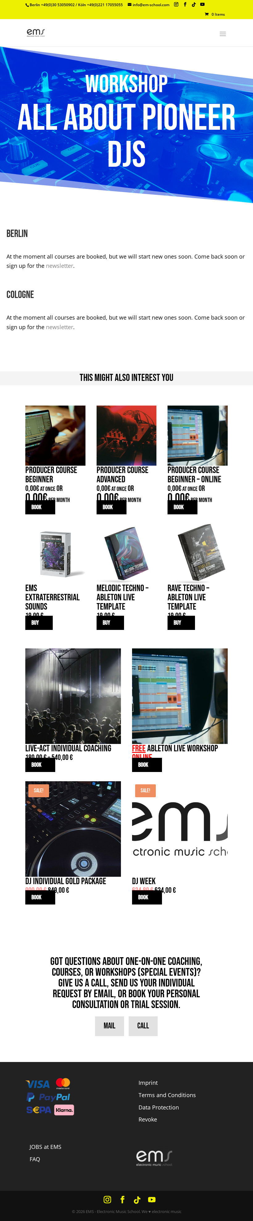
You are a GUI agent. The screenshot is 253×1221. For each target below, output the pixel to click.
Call (143, 1026)
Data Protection (159, 1107)
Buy (35, 623)
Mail (109, 1026)
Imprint (148, 1082)
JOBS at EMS (45, 1146)
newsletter (59, 265)
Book (36, 507)
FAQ (35, 1159)
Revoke (148, 1119)
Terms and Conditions (167, 1095)
